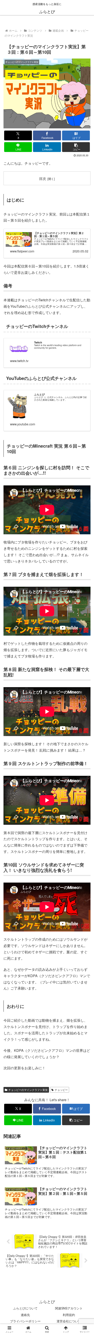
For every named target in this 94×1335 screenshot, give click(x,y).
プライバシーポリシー (25, 1321)
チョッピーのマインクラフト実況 (28, 1090)
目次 (42, 178)
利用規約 (69, 1315)
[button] (76, 147)
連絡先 (25, 1315)
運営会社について (69, 1321)
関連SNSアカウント (69, 1308)
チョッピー (61, 1090)
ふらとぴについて (25, 1308)
